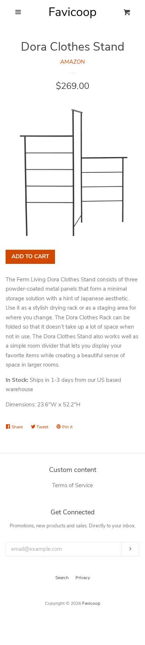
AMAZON (72, 62)
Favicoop (91, 603)
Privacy (82, 578)
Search (62, 578)
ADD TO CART (30, 256)
